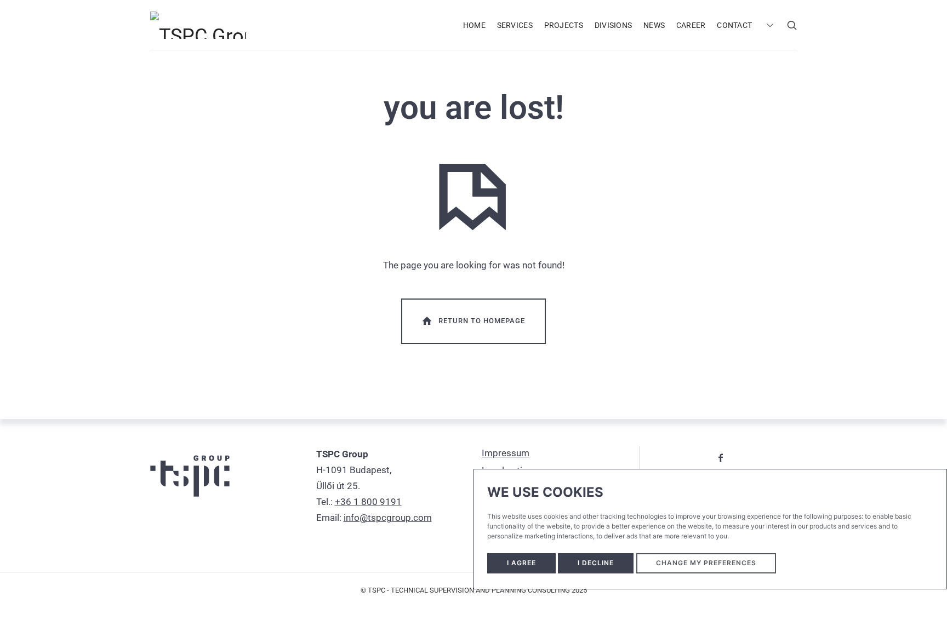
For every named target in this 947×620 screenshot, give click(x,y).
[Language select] (768, 25)
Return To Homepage (481, 321)
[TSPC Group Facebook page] (721, 457)
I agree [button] (521, 563)
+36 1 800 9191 (368, 501)
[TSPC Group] (198, 24)
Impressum (505, 452)
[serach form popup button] (791, 25)
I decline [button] (596, 563)
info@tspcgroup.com (388, 517)
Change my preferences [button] (706, 563)
